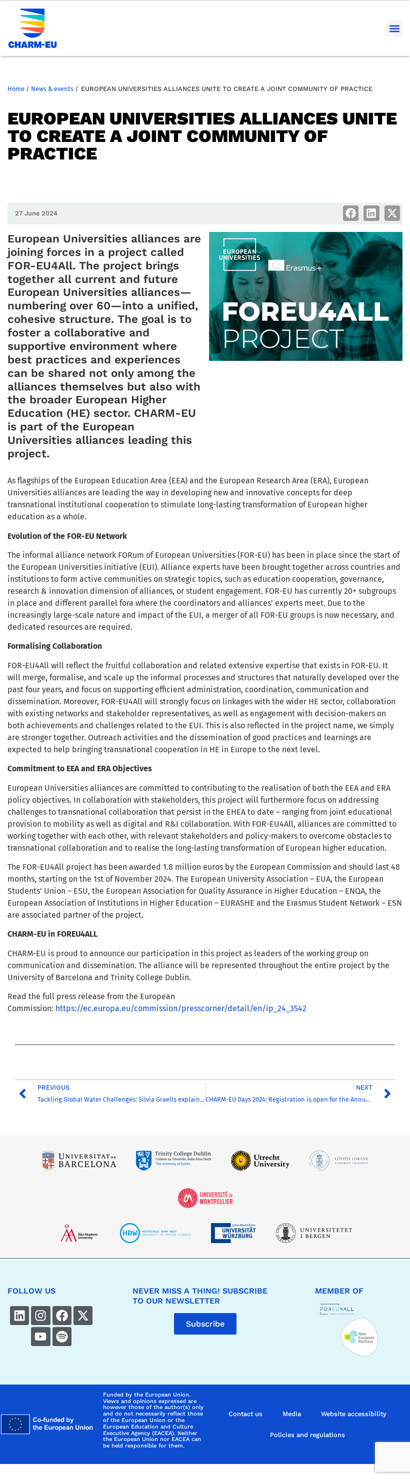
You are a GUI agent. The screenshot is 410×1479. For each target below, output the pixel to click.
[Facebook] (62, 1315)
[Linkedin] (19, 1315)
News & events (52, 88)
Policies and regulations (307, 1435)
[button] (394, 28)
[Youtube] (40, 1336)
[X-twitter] (83, 1315)
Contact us (245, 1414)
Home (16, 88)
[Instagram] (40, 1315)
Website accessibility (353, 1414)
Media (291, 1414)
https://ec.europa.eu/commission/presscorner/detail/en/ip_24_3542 (181, 1008)
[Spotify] (62, 1336)
